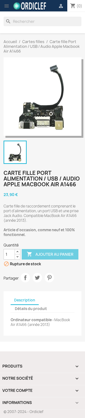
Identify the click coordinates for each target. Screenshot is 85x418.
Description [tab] (24, 300)
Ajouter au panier (50, 254)
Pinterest (49, 277)
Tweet (37, 277)
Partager (25, 277)
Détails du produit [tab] (31, 308)
